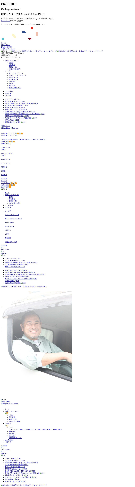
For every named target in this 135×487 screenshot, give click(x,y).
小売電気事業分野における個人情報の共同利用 (21, 103)
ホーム (7, 193)
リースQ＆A (9, 91)
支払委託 (12, 85)
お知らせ (8, 95)
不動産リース (13, 77)
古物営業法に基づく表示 (14, 109)
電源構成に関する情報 (13, 122)
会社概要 (12, 65)
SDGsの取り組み (14, 69)
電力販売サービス (15, 88)
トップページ (5, 21)
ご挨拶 (11, 63)
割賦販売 (12, 81)
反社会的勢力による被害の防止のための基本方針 (22, 114)
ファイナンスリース (16, 73)
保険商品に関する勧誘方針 (14, 116)
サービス (8, 71)
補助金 (11, 83)
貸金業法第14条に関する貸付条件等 (17, 112)
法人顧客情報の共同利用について (16, 105)
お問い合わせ (5, 128)
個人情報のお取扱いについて (15, 101)
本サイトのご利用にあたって (15, 107)
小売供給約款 (10, 120)
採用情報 (8, 93)
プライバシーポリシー (13, 99)
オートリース (13, 79)
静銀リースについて (12, 61)
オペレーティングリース (17, 75)
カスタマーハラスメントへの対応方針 (18, 118)
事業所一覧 (13, 67)
